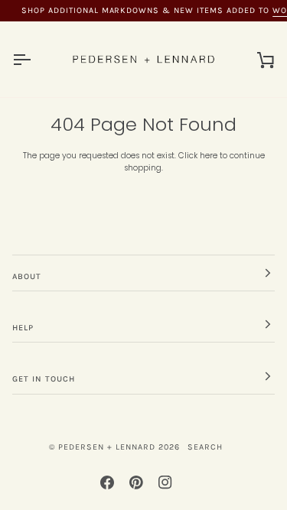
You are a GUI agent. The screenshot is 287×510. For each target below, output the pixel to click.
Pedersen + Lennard (106, 447)
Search (205, 447)
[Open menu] (35, 59)
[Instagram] (165, 482)
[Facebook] (107, 482)
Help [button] (23, 328)
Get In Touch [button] (43, 379)
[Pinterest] (136, 482)
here (208, 155)
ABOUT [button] (26, 276)
